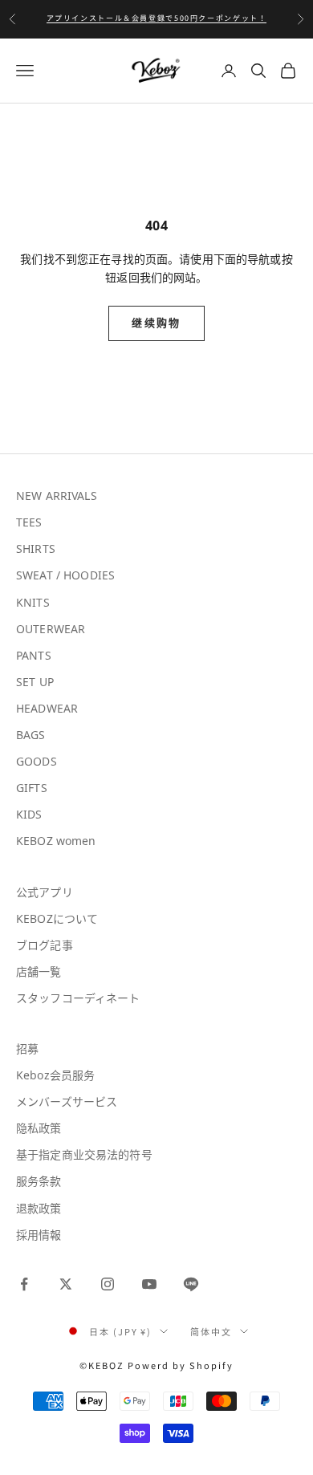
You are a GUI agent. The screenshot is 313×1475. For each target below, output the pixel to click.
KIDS (29, 814)
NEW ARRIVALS (56, 495)
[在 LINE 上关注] (191, 1284)
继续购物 (156, 322)
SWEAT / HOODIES (65, 575)
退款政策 (39, 1208)
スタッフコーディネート (78, 998)
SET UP (35, 681)
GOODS (36, 761)
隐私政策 (39, 1128)
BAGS (31, 734)
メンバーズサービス (66, 1101)
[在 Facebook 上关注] (24, 1284)
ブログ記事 (44, 945)
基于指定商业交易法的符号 (84, 1154)
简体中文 (211, 1331)
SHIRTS (35, 548)
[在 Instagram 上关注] (108, 1284)
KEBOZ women (56, 840)
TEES (29, 522)
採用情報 (39, 1234)
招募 (27, 1048)
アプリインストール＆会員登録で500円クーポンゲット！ (157, 18)
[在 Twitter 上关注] (66, 1284)
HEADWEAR (47, 708)
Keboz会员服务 (55, 1075)
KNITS (33, 602)
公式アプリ (44, 892)
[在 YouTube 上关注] (149, 1284)
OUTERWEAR (50, 628)
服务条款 (39, 1181)
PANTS (33, 655)
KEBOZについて (57, 918)
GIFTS (31, 787)
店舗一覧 (39, 971)
